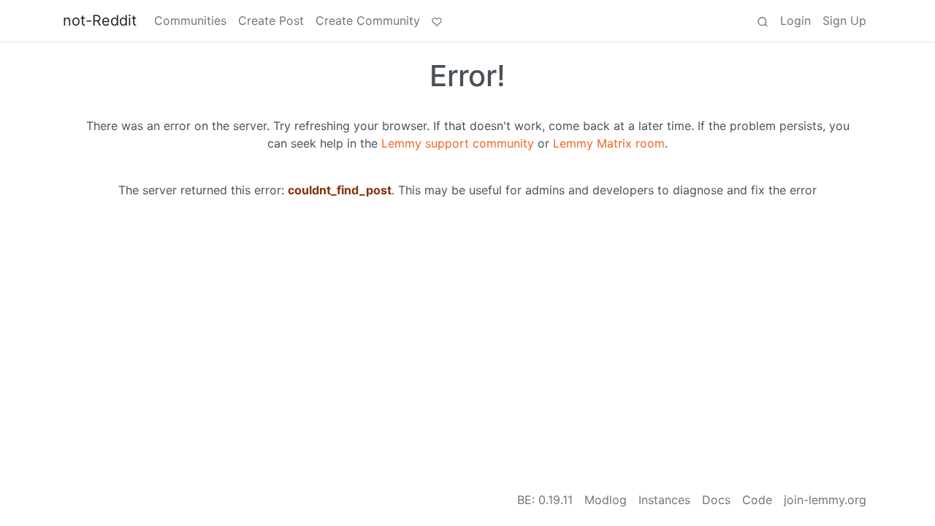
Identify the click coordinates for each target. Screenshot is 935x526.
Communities (190, 20)
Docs (716, 499)
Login (795, 20)
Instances (664, 499)
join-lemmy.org (825, 499)
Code (757, 499)
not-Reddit (100, 20)
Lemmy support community (457, 143)
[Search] (762, 20)
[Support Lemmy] (437, 20)
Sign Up (844, 20)
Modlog (605, 499)
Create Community (368, 20)
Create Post (271, 20)
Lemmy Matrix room (609, 143)
